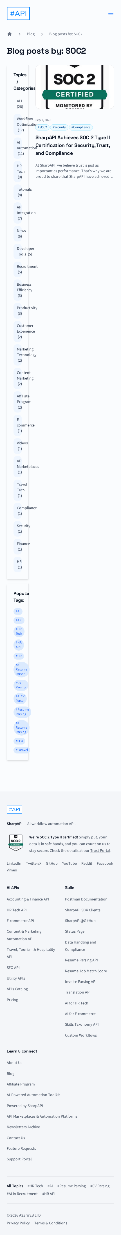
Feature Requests (21, 1148)
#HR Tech (19, 631)
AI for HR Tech (76, 1003)
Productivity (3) (19, 310)
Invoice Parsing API (81, 982)
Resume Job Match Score (86, 971)
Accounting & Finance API (28, 899)
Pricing (12, 1000)
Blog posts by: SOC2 (65, 34)
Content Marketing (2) (19, 378)
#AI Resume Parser (21, 669)
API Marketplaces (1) (19, 466)
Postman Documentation (86, 899)
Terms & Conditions (50, 1223)
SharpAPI (15, 824)
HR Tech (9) (19, 171)
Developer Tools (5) (19, 251)
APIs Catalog (17, 989)
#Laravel (22, 750)
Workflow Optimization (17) (19, 124)
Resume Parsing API (81, 960)
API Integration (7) (19, 213)
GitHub (52, 863)
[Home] (9, 34)
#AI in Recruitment (22, 1194)
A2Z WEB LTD (30, 1215)
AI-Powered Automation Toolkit (33, 1095)
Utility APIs (16, 978)
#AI (18, 611)
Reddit (86, 863)
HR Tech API (17, 910)
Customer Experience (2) (19, 331)
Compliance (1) (19, 510)
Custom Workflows (81, 1035)
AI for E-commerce (80, 1014)
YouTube (69, 863)
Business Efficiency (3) (19, 290)
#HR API (19, 644)
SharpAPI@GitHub (80, 921)
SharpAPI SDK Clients (82, 910)
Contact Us (16, 1138)
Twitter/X (33, 863)
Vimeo (12, 870)
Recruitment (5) (19, 269)
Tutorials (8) (19, 192)
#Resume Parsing (22, 712)
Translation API (78, 992)
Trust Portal (100, 851)
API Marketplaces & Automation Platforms (42, 1116)
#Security (59, 127)
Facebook (105, 863)
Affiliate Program (21, 1084)
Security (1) (19, 528)
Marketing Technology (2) (19, 355)
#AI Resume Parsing (21, 727)
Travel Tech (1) (19, 490)
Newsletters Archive (23, 1127)
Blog (31, 34)
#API (19, 620)
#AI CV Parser (20, 698)
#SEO (19, 741)
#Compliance (80, 127)
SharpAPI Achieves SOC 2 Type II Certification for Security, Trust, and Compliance (72, 145)
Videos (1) (19, 446)
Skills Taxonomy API (82, 1024)
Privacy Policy (18, 1223)
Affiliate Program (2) (19, 402)
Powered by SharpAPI (25, 1106)
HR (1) (19, 564)
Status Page (74, 931)
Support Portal (19, 1159)
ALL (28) (19, 104)
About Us (14, 1063)
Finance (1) (19, 546)
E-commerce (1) (19, 425)
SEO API (13, 968)
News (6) (19, 233)
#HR (19, 656)
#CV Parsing (21, 685)
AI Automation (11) (19, 148)
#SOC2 (42, 127)
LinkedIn (14, 863)
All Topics (15, 1186)
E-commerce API (20, 921)
